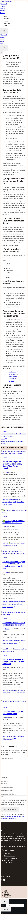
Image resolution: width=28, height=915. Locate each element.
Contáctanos (8, 862)
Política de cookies (9, 856)
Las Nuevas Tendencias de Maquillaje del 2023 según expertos (13, 376)
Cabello (6, 19)
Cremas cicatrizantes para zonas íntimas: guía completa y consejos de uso (13, 565)
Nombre (4, 784)
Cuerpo (6, 21)
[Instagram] (1, 881)
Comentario (5, 777)
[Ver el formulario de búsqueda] (4, 31)
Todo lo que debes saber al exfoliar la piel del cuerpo (13, 624)
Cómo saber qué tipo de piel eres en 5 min (12, 712)
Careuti (7, 527)
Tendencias (7, 25)
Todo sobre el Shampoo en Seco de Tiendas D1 (12, 441)
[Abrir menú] (1, 52)
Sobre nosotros (8, 860)
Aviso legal (7, 853)
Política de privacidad (10, 858)
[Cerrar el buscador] (5, 901)
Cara (5, 16)
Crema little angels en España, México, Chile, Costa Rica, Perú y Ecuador (12, 465)
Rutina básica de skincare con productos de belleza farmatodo (13, 661)
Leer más (13, 502)
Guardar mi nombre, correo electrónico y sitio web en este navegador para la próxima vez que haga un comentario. (14, 802)
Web (2, 796)
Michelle (7, 472)
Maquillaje (7, 23)
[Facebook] (3, 881)
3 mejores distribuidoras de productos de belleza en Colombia (13, 434)
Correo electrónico (7, 790)
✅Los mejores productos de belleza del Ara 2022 (13, 522)
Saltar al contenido (6, 1)
